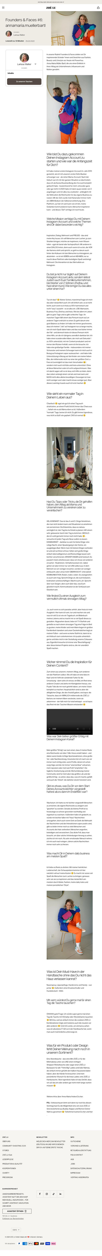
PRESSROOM (7, 1177)
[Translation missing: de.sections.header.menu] (3, 7)
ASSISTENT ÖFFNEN (15, 1211)
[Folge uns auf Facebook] (39, 1193)
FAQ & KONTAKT (77, 1155)
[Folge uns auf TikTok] (53, 1193)
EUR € (15, 1230)
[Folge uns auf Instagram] (46, 1193)
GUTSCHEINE (76, 1141)
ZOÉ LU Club (7, 1155)
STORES (5, 1150)
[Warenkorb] (98, 7)
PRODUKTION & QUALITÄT (12, 1164)
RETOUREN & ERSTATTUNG (81, 1150)
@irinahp (65, 1017)
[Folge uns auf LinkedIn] (60, 1193)
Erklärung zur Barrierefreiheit (13, 1219)
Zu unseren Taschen (24, 81)
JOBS (73, 1164)
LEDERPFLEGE (7, 1159)
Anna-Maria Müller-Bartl (56, 63)
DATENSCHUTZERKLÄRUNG (81, 1168)
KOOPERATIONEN (9, 1168)
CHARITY (5, 1173)
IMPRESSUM (75, 1173)
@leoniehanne (79, 1017)
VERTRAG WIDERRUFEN (80, 1177)
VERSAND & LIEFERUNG (80, 1146)
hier (81, 1096)
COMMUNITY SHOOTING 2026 (14, 1146)
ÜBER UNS (6, 1141)
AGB (72, 1159)
